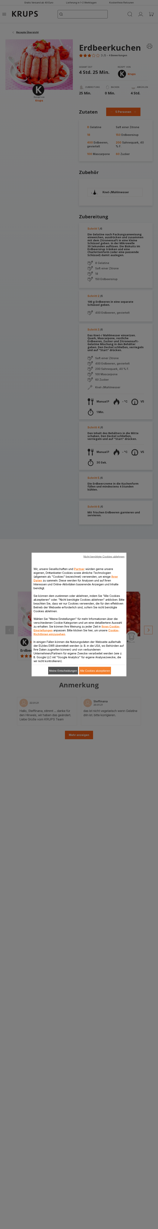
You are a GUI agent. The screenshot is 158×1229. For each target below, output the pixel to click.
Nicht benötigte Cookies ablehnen (103, 556)
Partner (79, 569)
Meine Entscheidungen (63, 670)
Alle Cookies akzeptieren (95, 670)
